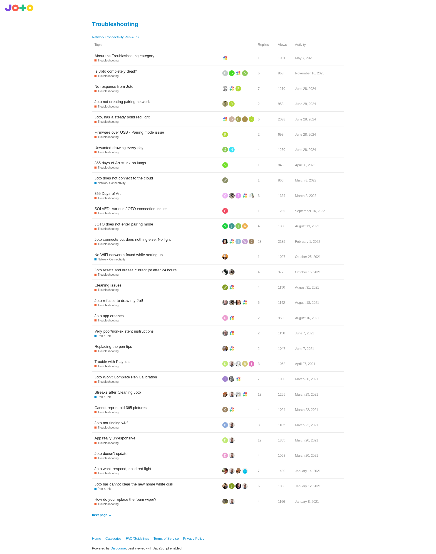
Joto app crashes (109, 316)
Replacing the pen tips (113, 346)
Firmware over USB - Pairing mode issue (129, 132)
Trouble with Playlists (112, 361)
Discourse (118, 548)
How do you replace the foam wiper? (125, 499)
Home (96, 538)
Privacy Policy (193, 538)
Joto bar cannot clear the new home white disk (133, 484)
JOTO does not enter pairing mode (123, 224)
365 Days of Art (107, 193)
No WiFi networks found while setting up (128, 254)
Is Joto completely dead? (115, 71)
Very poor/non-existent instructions (124, 331)
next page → (102, 515)
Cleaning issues (107, 285)
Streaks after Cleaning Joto (117, 392)
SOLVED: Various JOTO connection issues (131, 208)
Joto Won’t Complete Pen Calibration (125, 377)
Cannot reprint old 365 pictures (120, 407)
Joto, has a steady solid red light (122, 117)
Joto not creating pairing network (122, 101)
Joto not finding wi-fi (111, 423)
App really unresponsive (114, 438)
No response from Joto (113, 86)
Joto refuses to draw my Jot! (118, 300)
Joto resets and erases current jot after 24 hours (135, 270)
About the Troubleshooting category (124, 56)
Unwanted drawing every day (119, 147)
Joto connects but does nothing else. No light (132, 239)
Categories (113, 538)
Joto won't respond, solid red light (122, 468)
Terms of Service (166, 538)
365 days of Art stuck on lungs (120, 163)
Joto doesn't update (110, 453)
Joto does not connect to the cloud (123, 178)
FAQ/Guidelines (137, 538)
